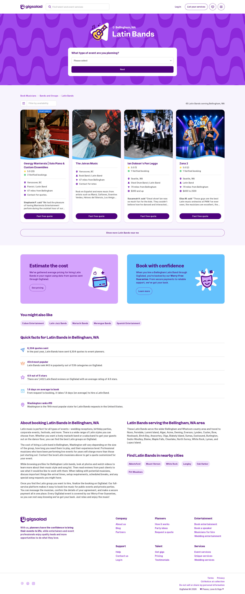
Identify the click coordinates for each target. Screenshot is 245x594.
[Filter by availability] (42, 103)
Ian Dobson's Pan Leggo (143, 163)
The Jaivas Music (87, 163)
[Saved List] (212, 6)
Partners (121, 532)
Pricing (159, 555)
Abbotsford (134, 464)
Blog (118, 528)
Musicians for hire (204, 532)
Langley (187, 464)
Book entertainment (205, 524)
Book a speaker (203, 528)
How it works (162, 524)
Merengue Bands (102, 323)
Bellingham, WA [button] (126, 27)
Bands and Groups (49, 96)
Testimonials (162, 559)
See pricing (37, 288)
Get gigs (159, 551)
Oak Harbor (202, 464)
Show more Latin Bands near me (122, 233)
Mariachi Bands (80, 323)
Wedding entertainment (207, 536)
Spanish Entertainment (128, 323)
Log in (178, 7)
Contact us (122, 555)
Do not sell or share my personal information (202, 585)
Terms (210, 578)
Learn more (144, 291)
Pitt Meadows (136, 472)
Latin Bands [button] (133, 34)
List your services (196, 7)
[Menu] (221, 6)
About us (121, 524)
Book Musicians (28, 96)
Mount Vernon (153, 464)
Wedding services (204, 559)
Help (118, 551)
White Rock (172, 464)
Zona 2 (183, 163)
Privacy (221, 578)
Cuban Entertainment (33, 323)
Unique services (203, 555)
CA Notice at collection (213, 581)
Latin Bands (68, 96)
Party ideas (161, 528)
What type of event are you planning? (95, 52)
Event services (202, 551)
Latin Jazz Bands (58, 323)
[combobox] (79, 6)
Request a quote (164, 532)
